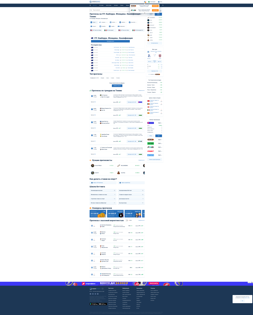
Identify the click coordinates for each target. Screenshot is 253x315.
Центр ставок (108, 5)
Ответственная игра (126, 308)
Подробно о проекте (154, 294)
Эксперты (116, 5)
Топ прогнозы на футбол (112, 292)
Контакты (152, 300)
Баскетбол (134, 22)
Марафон (138, 300)
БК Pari (138, 308)
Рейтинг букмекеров (140, 290)
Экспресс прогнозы (112, 308)
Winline (138, 298)
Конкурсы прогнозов (112, 290)
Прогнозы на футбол (112, 300)
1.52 (161, 66)
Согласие (124, 298)
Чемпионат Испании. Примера (154, 112)
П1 (95, 141)
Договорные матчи (131, 198)
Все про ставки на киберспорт (103, 203)
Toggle (126, 220)
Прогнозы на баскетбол (112, 306)
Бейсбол (124, 22)
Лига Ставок (139, 302)
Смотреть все (141, 90)
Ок (242, 300)
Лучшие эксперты (125, 292)
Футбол (114, 22)
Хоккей (95, 26)
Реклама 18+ (133, 7)
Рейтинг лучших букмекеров (154, 159)
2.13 (161, 64)
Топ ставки (101, 5)
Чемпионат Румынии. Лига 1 (154, 103)
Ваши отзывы (125, 296)
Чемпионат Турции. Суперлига (154, 100)
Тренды (127, 5)
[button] (145, 2)
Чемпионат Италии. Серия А (154, 109)
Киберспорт (123, 26)
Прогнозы (95, 5)
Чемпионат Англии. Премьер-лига (154, 106)
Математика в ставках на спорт (103, 194)
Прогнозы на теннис (112, 304)
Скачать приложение (126, 306)
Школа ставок (153, 296)
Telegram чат (124, 304)
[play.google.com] (94, 304)
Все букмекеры (139, 296)
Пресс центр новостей (126, 294)
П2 (95, 101)
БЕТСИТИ (138, 306)
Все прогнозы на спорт (112, 296)
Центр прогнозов (111, 294)
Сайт (159, 135)
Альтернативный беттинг (131, 190)
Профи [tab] (158, 14)
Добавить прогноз (117, 85)
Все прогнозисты (154, 43)
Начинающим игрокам (103, 190)
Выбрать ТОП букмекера (97, 182)
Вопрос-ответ (153, 298)
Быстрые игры (131, 203)
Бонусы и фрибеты (125, 290)
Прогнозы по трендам (112, 298)
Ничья (154, 62)
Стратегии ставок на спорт (103, 198)
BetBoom (138, 304)
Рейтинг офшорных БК (141, 294)
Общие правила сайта (155, 292)
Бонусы (121, 5)
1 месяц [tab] (151, 14)
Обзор (150, 135)
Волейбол (104, 26)
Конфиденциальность (126, 300)
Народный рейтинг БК (141, 292)
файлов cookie (247, 297)
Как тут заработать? (154, 290)
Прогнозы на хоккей (112, 302)
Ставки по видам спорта (131, 194)
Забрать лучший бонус (125, 182)
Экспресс (104, 22)
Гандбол (113, 26)
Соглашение (124, 302)
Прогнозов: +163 (155, 71)
